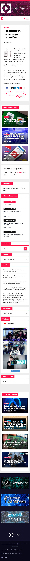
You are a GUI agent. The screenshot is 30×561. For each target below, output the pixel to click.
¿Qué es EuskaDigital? (10, 549)
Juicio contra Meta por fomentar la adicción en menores (14, 408)
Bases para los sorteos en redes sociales (11, 553)
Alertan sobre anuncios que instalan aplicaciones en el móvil (15, 156)
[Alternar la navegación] (27, 18)
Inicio (2, 549)
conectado (20, 172)
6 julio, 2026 (9, 464)
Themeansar (15, 546)
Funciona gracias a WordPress (9, 543)
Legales (6, 403)
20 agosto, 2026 (11, 410)
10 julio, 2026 (10, 446)
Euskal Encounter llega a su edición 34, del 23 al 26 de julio (15, 426)
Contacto (19, 549)
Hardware (6, 439)
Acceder (5, 381)
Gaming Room (7, 457)
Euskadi (6, 421)
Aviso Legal (4, 557)
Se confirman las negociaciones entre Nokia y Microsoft (20, 95)
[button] (24, 18)
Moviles (7, 27)
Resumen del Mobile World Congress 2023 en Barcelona (14, 138)
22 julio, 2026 (10, 428)
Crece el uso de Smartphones (10, 93)
